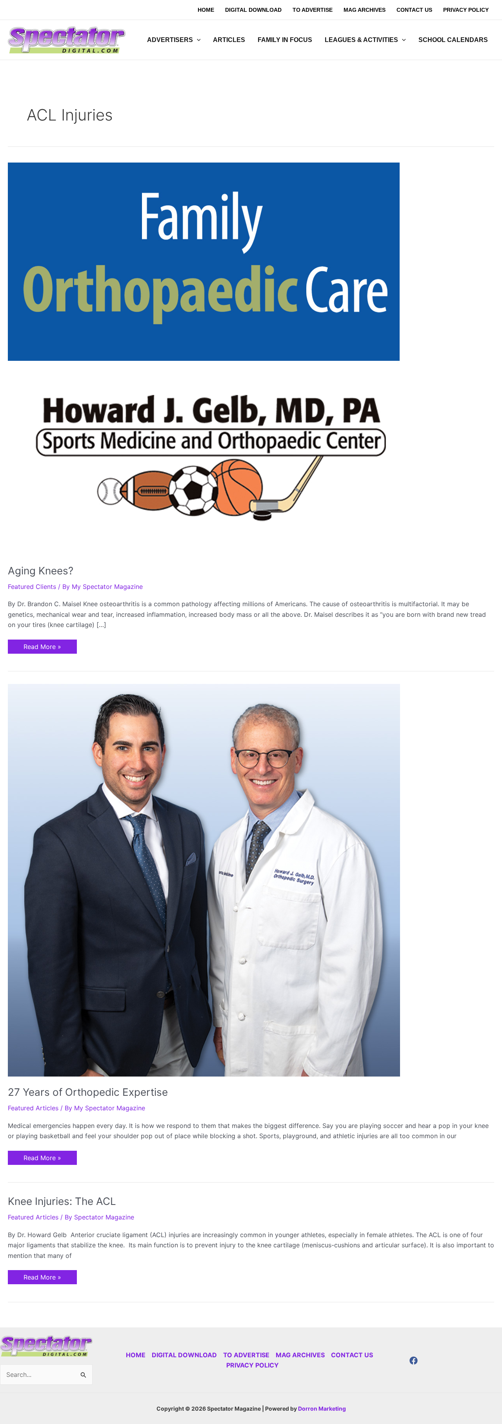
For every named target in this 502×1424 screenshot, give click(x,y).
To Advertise (246, 1355)
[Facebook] (413, 1360)
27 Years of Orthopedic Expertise (88, 1092)
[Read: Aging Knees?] (204, 358)
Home (136, 1355)
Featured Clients (32, 586)
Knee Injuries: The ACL (62, 1201)
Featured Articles (33, 1108)
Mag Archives (300, 1355)
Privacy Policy (252, 1365)
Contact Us (352, 1355)
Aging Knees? (40, 571)
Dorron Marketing (322, 1408)
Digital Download (184, 1355)
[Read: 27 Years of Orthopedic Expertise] (204, 880)
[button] (197, 40)
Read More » (42, 645)
